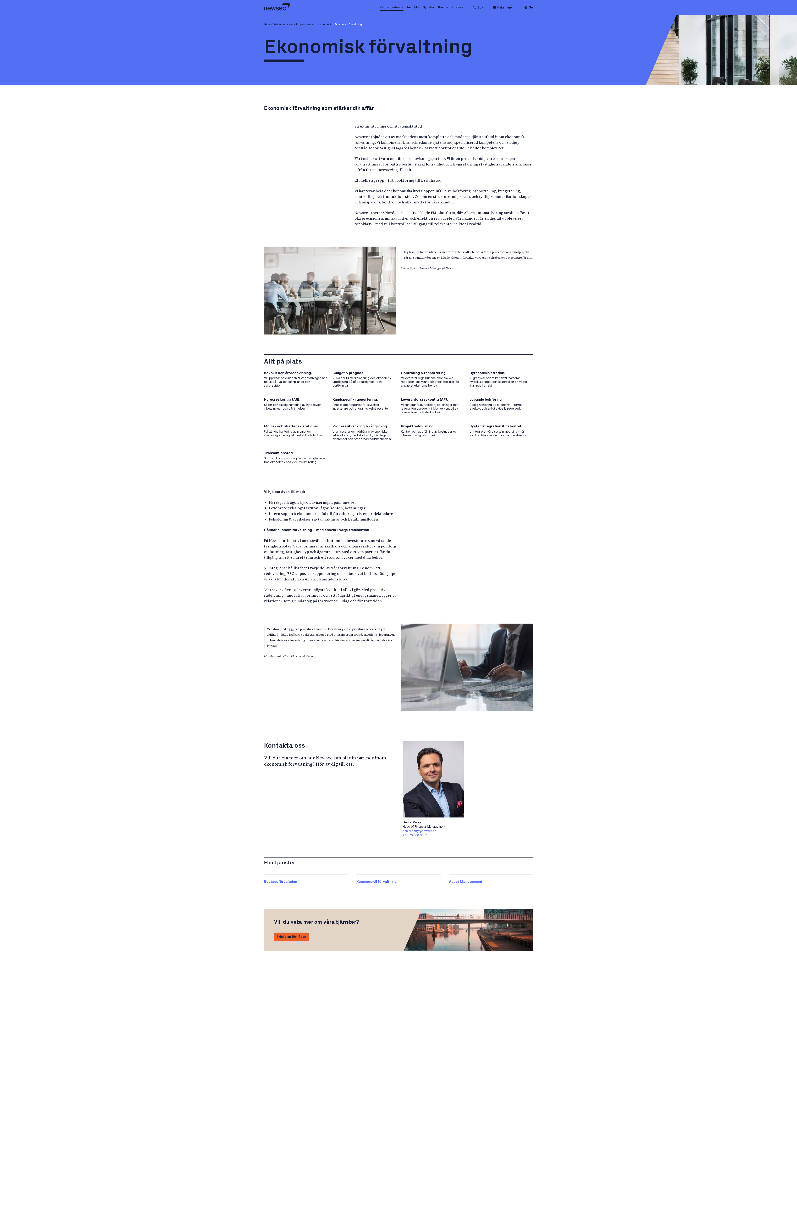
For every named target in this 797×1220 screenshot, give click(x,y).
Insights (413, 7)
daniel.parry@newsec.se (419, 831)
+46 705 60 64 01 (415, 835)
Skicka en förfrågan (291, 936)
